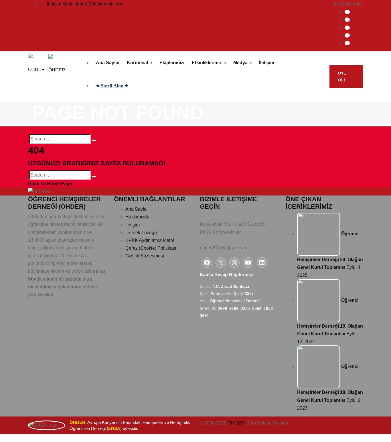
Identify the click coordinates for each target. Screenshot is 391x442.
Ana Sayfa (107, 62)
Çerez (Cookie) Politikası (150, 248)
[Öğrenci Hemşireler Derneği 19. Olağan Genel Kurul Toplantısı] (318, 300)
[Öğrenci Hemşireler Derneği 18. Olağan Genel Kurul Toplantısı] (318, 366)
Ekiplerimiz (171, 62)
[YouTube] (248, 262)
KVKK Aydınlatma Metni (149, 240)
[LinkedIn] (347, 43)
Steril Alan (112, 86)
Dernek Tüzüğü (141, 232)
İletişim (266, 62)
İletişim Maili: (84, 3)
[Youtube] (347, 35)
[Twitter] (347, 19)
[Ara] (320, 76)
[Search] (94, 140)
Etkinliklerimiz (207, 62)
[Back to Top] (3, 438)
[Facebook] (347, 12)
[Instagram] (347, 28)
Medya (240, 62)
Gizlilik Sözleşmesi (144, 255)
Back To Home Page (50, 183)
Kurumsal (137, 62)
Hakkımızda (137, 216)
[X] (221, 262)
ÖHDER (236, 423)
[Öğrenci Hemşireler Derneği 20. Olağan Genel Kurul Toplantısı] (318, 233)
